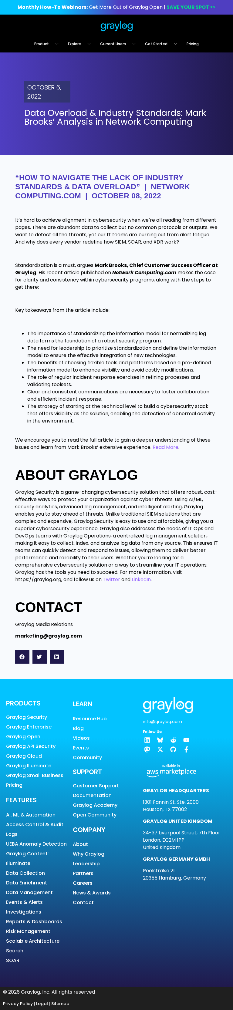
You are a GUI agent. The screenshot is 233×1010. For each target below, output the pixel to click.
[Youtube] (186, 740)
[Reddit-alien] (173, 740)
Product (41, 43)
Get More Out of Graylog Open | (116, 7)
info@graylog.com (162, 722)
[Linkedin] (147, 740)
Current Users (113, 43)
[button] (22, 657)
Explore (74, 43)
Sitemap (60, 1004)
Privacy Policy (18, 1004)
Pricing (193, 43)
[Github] (173, 749)
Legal (42, 1004)
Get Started (156, 43)
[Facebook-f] (186, 749)
